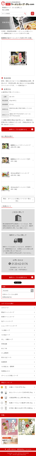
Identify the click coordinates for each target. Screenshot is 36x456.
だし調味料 (4, 353)
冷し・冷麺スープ (7, 339)
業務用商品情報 (11, 31)
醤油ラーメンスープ (7, 312)
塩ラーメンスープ (7, 321)
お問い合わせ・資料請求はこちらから (19, 449)
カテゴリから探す (7, 303)
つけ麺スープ (5, 330)
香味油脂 (4, 344)
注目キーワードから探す (10, 294)
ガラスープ (4, 307)
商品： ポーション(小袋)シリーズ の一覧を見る (17, 200)
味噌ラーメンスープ (7, 316)
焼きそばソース (6, 357)
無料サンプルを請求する (18, 129)
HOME (3, 31)
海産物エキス (5, 371)
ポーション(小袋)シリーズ (9, 375)
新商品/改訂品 (7, 297)
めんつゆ (4, 348)
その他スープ (5, 335)
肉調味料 (4, 362)
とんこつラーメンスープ (9, 326)
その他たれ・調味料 (7, 366)
